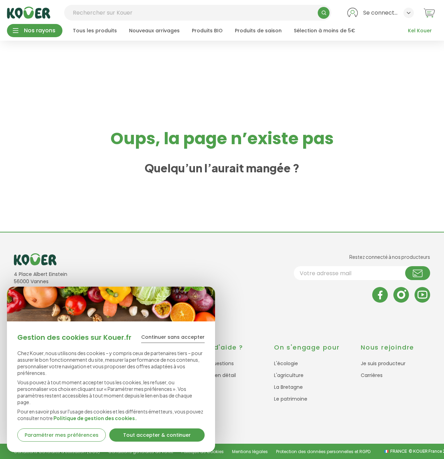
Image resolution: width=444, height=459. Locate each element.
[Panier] (429, 13)
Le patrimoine (290, 398)
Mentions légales (250, 451)
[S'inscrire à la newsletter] (417, 273)
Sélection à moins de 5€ (324, 30)
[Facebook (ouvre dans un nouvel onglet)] (380, 295)
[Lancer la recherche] (324, 13)
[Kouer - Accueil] (28, 13)
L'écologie (286, 363)
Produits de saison (258, 30)
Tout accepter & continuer (157, 435)
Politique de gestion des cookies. (95, 418)
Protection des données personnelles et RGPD (323, 451)
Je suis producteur (383, 363)
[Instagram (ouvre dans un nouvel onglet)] (401, 295)
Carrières (372, 375)
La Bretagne (288, 387)
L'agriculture (289, 375)
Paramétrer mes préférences (62, 435)
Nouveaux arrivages (154, 30)
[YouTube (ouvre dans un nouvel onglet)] (422, 295)
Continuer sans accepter (173, 337)
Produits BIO (207, 30)
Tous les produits (95, 30)
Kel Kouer (420, 30)
